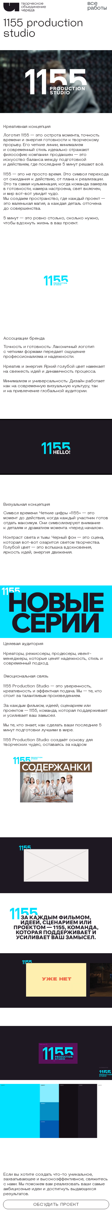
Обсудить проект (56, 1204)
